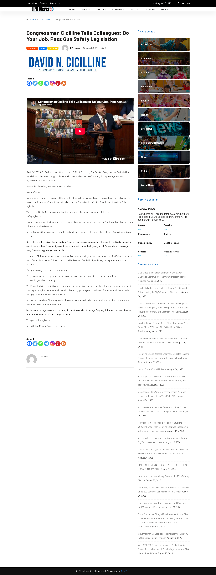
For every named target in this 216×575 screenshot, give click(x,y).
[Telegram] (46, 83)
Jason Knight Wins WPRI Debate (153, 369)
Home (72, 10)
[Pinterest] (58, 83)
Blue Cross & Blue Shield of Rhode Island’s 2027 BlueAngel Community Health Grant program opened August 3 (162, 277)
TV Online (150, 10)
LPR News (45, 20)
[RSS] (63, 83)
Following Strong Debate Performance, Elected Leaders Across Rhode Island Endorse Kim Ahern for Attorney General (163, 358)
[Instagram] (52, 83)
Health (134, 10)
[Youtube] (188, 3)
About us (32, 3)
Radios (165, 10)
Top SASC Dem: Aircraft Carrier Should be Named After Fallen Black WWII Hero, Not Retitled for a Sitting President (163, 327)
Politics (101, 10)
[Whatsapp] (40, 83)
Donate (43, 3)
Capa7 (123, 571)
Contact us (55, 3)
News (84, 10)
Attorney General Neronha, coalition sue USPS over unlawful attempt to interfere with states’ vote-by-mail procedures (162, 380)
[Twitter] (183, 3)
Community (118, 10)
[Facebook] (178, 3)
